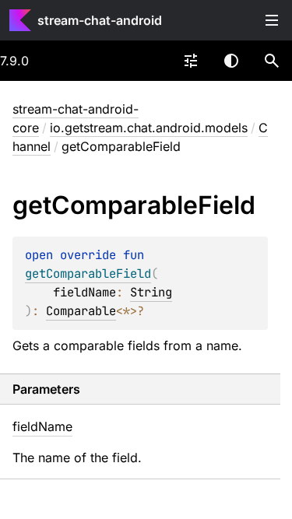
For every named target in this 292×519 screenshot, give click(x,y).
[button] (272, 60)
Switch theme (231, 60)
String (151, 292)
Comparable (81, 311)
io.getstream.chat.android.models (149, 127)
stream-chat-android (99, 20)
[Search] (272, 60)
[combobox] (191, 60)
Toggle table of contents (272, 20)
